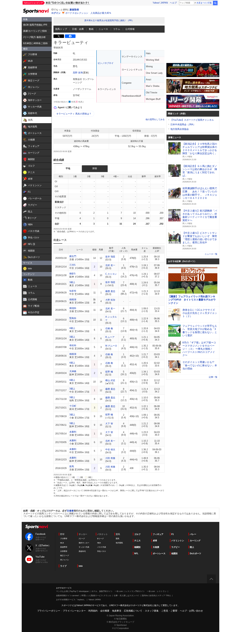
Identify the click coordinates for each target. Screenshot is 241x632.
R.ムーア (110, 337)
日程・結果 (78, 29)
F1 (172, 534)
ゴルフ (137, 534)
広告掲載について (133, 610)
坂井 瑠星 (110, 256)
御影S (72, 273)
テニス (137, 540)
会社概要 (104, 610)
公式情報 (130, 29)
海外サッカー (84, 543)
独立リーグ (64, 555)
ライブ (63, 566)
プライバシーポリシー (48, 610)
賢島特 (72, 318)
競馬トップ (61, 29)
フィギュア (158, 534)
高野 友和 (78, 72)
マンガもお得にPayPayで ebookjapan (72, 591)
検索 (215, 3)
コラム (116, 29)
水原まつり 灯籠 (204, 3)
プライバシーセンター (74, 610)
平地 (68, 168)
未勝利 (72, 432)
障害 (94, 168)
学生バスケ (101, 551)
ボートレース (159, 553)
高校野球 (63, 547)
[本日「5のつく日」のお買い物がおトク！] (64, 3)
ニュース (103, 29)
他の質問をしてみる (155, 119)
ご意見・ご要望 (169, 610)
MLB (62, 543)
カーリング (195, 540)
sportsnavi (36, 527)
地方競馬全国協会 (179, 129)
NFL (136, 553)
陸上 (192, 547)
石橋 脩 (109, 328)
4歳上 (72, 328)
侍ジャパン (64, 560)
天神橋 (72, 371)
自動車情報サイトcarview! (67, 595)
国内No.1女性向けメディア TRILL (156, 595)
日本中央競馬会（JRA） (182, 124)
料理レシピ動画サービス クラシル (96, 595)
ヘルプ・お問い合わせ (191, 610)
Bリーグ (100, 539)
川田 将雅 (110, 458)
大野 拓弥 (110, 300)
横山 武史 (110, 380)
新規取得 (74, 9)
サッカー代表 (84, 547)
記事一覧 (213, 377)
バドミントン (177, 540)
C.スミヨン (111, 274)
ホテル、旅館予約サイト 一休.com (107, 591)
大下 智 (109, 423)
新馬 (71, 466)
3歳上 (72, 282)
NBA (99, 543)
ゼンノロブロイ (106, 63)
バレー (193, 534)
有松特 (72, 345)
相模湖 (72, 299)
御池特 (72, 308)
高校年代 (82, 551)
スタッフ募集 (152, 610)
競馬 (117, 539)
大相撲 (156, 547)
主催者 (70, 510)
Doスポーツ (195, 553)
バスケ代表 (101, 547)
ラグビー (175, 547)
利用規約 (93, 610)
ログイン (56, 13)
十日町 (72, 406)
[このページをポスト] (58, 36)
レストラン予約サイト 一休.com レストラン (146, 591)
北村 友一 (110, 265)
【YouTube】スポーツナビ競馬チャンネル (192, 120)
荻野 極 (109, 371)
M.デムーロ (111, 345)
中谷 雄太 (110, 449)
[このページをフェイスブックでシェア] (70, 36)
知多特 (72, 291)
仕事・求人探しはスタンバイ (126, 595)
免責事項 (116, 610)
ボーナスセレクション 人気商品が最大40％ (88, 13)
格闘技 (137, 547)
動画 (91, 29)
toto (81, 566)
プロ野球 (63, 539)
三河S (72, 265)
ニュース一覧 (211, 254)
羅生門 (72, 256)
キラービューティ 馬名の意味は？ (73, 113)
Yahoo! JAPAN (160, 2)
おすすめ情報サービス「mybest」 (71, 599)
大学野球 (63, 551)
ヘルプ (173, 2)
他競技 (174, 553)
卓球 (155, 540)
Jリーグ (82, 539)
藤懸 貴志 (110, 291)
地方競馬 (119, 543)
